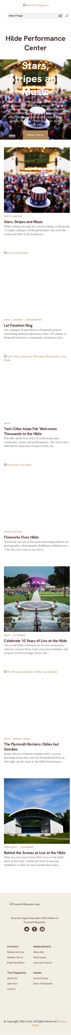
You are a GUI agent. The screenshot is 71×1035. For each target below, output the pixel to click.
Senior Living (21, 739)
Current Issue (40, 978)
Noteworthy (34, 320)
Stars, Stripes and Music (35, 78)
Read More (35, 135)
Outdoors (19, 635)
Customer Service (42, 962)
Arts (7, 320)
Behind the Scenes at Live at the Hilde (34, 852)
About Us (12, 978)
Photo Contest (13, 216)
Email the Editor (16, 962)
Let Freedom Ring (18, 325)
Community (11, 847)
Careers (11, 988)
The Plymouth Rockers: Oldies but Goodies (31, 747)
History (18, 320)
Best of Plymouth (42, 983)
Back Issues (39, 957)
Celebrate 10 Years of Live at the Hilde (35, 640)
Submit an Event (16, 952)
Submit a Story (15, 957)
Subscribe (38, 952)
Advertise (12, 983)
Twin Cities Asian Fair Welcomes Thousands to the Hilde (30, 431)
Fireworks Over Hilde (21, 537)
